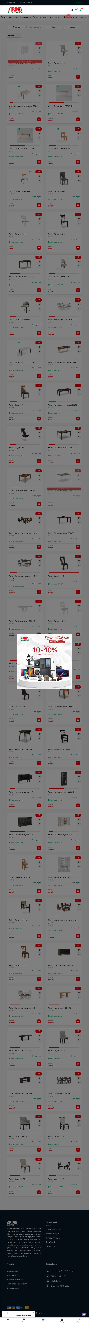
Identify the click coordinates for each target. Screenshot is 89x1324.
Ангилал (24, 1322)
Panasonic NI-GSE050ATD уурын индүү (23, 1316)
